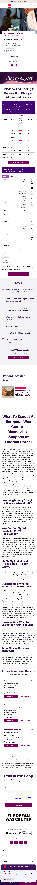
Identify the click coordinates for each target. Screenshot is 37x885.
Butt (5, 202)
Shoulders (6, 234)
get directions (10, 48)
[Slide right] (33, 1)
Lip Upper (5, 157)
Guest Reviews (18, 350)
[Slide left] (3, 1)
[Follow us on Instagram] (17, 65)
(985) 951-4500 (10, 51)
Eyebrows (5, 151)
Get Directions (9, 882)
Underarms (5, 147)
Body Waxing (5, 257)
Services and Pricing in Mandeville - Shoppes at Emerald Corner (18, 93)
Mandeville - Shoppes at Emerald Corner (15, 35)
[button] (30, 5)
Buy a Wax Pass (14, 61)
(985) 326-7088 (11, 693)
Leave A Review (18, 358)
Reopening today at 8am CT (12, 39)
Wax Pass (4, 260)
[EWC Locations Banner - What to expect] (18, 83)
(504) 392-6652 (11, 717)
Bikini (4, 127)
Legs (5, 225)
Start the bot (7, 879)
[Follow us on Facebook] (12, 65)
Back (5, 184)
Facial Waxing (6, 258)
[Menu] (3, 5)
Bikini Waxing (5, 255)
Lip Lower (5, 154)
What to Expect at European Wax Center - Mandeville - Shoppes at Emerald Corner (18, 429)
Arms (5, 179)
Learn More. (25, 111)
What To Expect (6, 262)
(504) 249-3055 (11, 742)
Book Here (14, 56)
